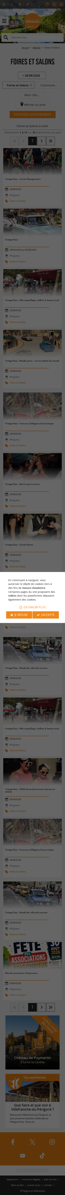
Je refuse (21, 615)
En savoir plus (35, 607)
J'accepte (48, 615)
